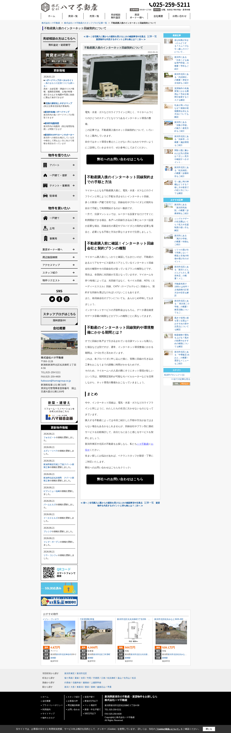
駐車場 (53, 196)
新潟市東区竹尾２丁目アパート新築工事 (59, 466)
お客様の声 (73, 701)
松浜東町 (111, 678)
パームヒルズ (50, 504)
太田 (83, 678)
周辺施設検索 (50, 257)
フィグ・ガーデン (52, 541)
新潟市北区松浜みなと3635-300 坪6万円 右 (175, 619)
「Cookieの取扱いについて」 (168, 729)
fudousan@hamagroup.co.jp (56, 380)
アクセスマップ (51, 265)
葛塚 (77, 678)
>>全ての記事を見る (180, 379)
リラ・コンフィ (51, 555)
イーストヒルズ (51, 517)
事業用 (53, 238)
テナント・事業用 (60, 185)
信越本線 (77, 682)
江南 (103, 678)
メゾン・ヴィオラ (51, 619)
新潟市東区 (69, 673)
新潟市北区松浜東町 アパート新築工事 (59, 479)
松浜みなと (182, 654)
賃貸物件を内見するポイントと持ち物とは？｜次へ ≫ (121, 39)
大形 (73, 687)
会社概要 (158, 16)
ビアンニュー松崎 (52, 491)
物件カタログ (48, 718)
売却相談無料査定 (115, 16)
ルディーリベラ (51, 450)
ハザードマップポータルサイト (59, 80)
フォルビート (50, 437)
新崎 (93, 687)
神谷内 (68, 654)
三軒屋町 (106, 654)
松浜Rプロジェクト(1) (174, 375)
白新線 (67, 682)
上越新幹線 (96, 682)
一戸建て (55, 218)
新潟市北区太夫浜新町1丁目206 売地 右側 (137, 619)
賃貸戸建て (90, 697)
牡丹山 (127, 678)
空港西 (96, 678)
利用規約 (46, 709)
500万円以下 (90, 713)
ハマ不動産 (143, 444)
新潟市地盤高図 (52, 123)
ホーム (51, 16)
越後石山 (101, 687)
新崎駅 (53, 658)
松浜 (134, 678)
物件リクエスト (51, 280)
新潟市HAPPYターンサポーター (59, 135)
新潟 (66, 687)
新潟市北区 (61, 654)
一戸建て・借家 (58, 175)
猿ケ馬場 (68, 678)
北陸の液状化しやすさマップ (59, 103)
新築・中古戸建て (93, 709)
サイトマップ (48, 713)
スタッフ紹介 (50, 272)
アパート (55, 165)
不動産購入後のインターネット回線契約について (113, 47)
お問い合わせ (179, 16)
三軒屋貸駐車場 (87, 619)
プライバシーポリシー (52, 705)
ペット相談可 (91, 705)
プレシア (48, 531)
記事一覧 (152, 36)
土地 (52, 228)
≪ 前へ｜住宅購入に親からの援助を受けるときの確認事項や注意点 (115, 36)
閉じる (209, 729)
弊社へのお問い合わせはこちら (120, 159)
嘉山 (120, 678)
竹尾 (89, 678)
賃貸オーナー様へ (137, 16)
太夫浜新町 (144, 654)
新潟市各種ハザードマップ (57, 112)
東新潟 (80, 687)
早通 (109, 687)
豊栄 (87, 687)
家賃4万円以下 (91, 701)
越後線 (86, 682)
